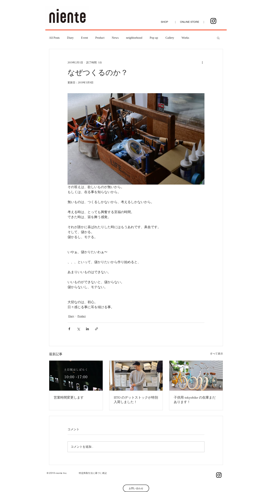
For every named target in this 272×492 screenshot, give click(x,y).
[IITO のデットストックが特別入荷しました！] (136, 376)
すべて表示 (216, 353)
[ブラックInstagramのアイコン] (218, 475)
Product (99, 37)
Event (84, 37)
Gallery (169, 37)
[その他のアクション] (202, 62)
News (115, 37)
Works (185, 37)
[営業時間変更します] (76, 376)
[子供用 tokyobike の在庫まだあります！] (196, 376)
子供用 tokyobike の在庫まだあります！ (195, 400)
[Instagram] (213, 21)
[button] (218, 37)
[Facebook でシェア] (69, 329)
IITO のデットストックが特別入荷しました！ (136, 400)
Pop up (154, 37)
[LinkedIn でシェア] (87, 329)
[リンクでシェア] (96, 329)
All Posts (54, 37)
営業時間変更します (69, 397)
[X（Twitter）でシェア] (78, 329)
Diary (70, 37)
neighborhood (134, 37)
